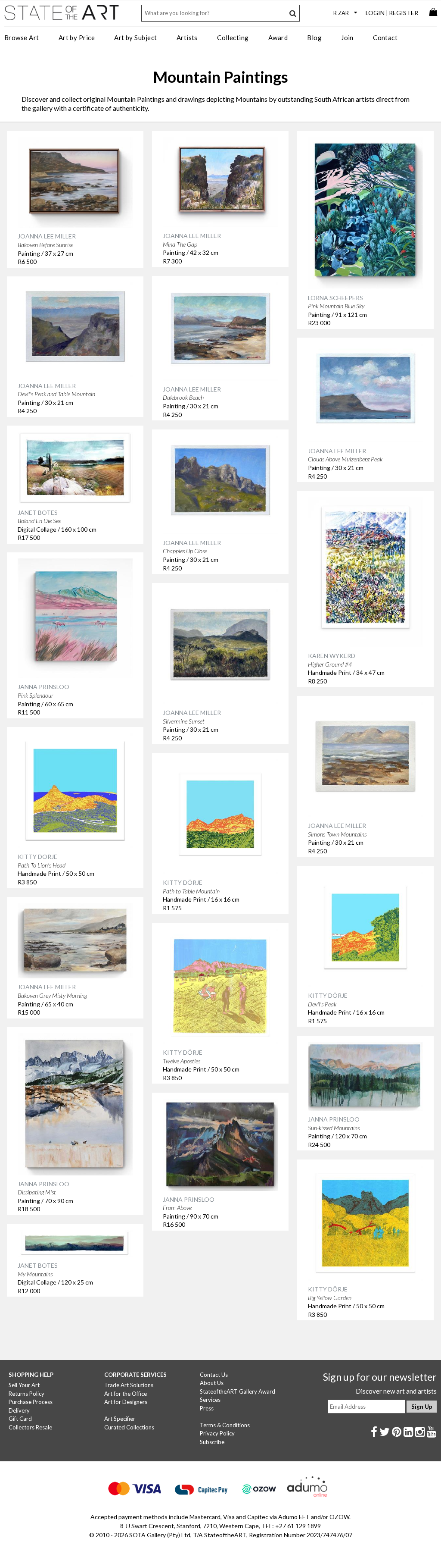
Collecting (233, 37)
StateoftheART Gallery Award (237, 1391)
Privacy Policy (217, 1433)
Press (207, 1408)
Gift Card (20, 1418)
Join (347, 37)
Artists (187, 37)
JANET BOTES (38, 512)
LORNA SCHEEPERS (335, 297)
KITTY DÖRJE (37, 856)
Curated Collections (129, 1427)
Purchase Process (31, 1401)
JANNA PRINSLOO (43, 686)
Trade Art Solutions (128, 1385)
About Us (212, 1382)
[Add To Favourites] (102, 149)
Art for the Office (125, 1393)
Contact (385, 37)
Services (210, 1399)
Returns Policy (26, 1393)
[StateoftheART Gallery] (62, 15)
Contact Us (214, 1374)
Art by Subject (135, 37)
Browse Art (21, 37)
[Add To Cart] (120, 149)
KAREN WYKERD (331, 655)
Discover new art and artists (396, 1391)
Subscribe (212, 1441)
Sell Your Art (24, 1385)
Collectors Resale (30, 1427)
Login (375, 12)
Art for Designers (125, 1401)
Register (403, 12)
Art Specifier (119, 1418)
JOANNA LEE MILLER (47, 236)
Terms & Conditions (225, 1425)
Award (278, 37)
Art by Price (77, 37)
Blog (314, 37)
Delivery (19, 1410)
